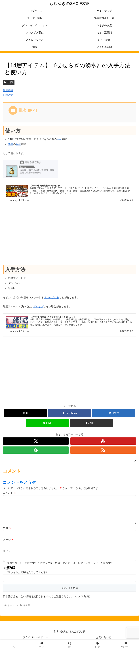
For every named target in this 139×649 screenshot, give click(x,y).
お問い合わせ (103, 637)
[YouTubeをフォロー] (103, 441)
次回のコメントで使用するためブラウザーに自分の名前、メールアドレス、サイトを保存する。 (61, 563)
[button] (91, 423)
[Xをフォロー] (36, 441)
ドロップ (38, 306)
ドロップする (51, 297)
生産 (59, 139)
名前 (7, 527)
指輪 (10, 144)
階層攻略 (8, 90)
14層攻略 (8, 94)
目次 (22, 110)
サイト (6, 551)
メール (8, 539)
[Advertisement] (69, 235)
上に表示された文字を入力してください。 (27, 572)
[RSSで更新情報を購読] (103, 450)
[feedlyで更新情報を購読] (36, 450)
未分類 (10, 82)
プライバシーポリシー (35, 637)
